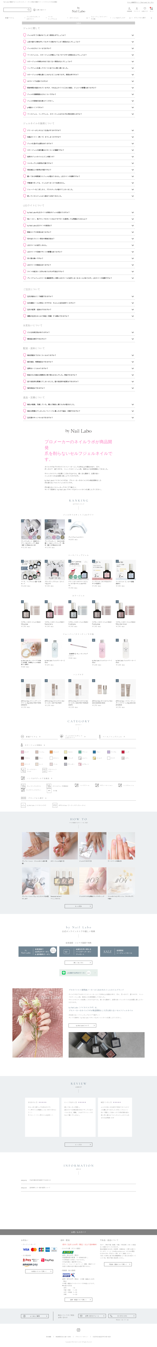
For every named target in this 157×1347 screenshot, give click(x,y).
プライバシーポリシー (82, 1337)
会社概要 (48, 1337)
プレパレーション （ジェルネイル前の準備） (34, 862)
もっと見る (78, 906)
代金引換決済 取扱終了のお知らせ (36, 1180)
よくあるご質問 (35, 1316)
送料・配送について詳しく (78, 1300)
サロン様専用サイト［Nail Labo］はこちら (140, 2)
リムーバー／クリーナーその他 (99, 18)
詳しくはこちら (78, 963)
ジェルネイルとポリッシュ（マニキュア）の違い (121, 897)
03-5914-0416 (122, 1316)
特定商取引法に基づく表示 (63, 1337)
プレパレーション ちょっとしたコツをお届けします (35, 897)
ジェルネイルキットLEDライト (33, 18)
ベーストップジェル (52, 18)
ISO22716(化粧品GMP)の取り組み (102, 1337)
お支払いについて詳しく (39, 1271)
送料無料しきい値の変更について (35, 1187)
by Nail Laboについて (82, 1025)
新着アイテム (9, 18)
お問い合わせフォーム (92, 1316)
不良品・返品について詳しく (118, 1264)
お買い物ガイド (41, 10)
